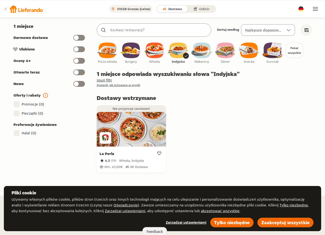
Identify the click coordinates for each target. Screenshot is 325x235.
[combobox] (158, 30)
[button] (23, 9)
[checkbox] (107, 53)
